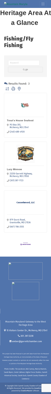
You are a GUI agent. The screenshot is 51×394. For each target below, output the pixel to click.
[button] (5, 83)
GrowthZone (38, 388)
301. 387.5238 (26, 336)
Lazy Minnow (14, 169)
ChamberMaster (26, 391)
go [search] (26, 69)
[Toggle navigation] (43, 4)
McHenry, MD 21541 (27, 330)
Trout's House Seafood (20, 120)
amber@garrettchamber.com (27, 341)
